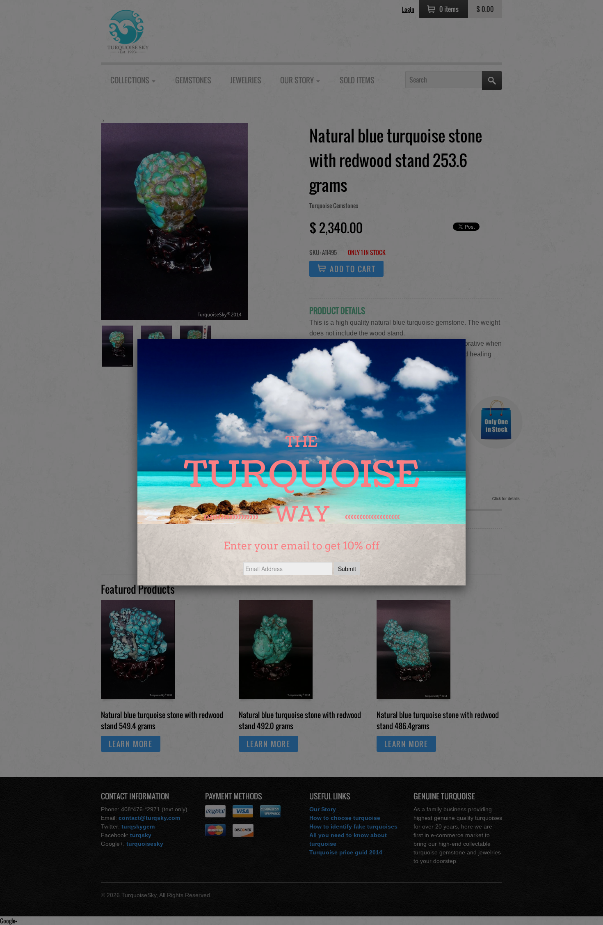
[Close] (465, 339)
